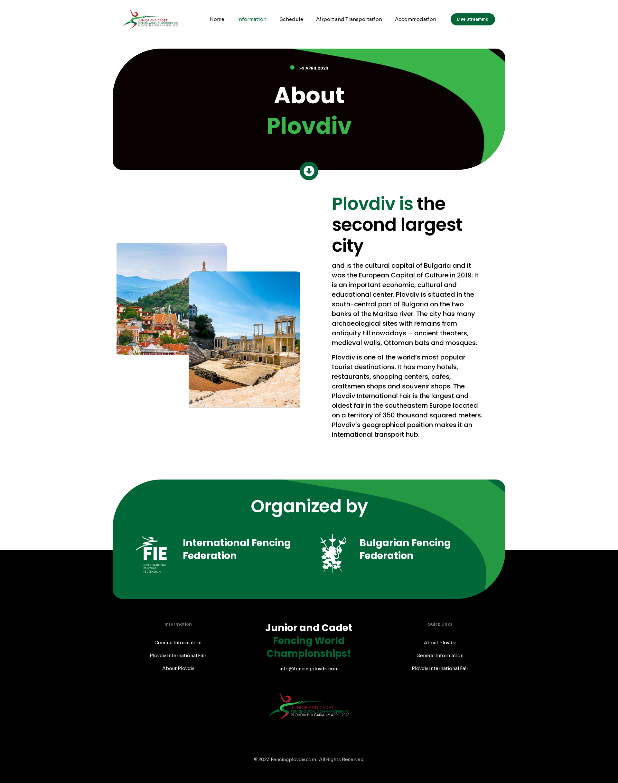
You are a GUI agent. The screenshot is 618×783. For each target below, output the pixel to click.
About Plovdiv (178, 668)
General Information (177, 643)
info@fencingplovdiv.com (309, 669)
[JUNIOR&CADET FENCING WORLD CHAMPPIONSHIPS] (150, 19)
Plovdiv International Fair (178, 655)
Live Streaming (473, 19)
